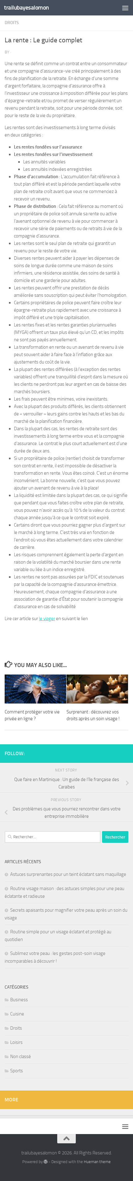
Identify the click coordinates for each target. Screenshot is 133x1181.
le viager (47, 618)
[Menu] (125, 7)
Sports (16, 1071)
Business (19, 999)
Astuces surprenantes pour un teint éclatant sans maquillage (68, 874)
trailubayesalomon (26, 7)
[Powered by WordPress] (46, 1162)
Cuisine (17, 1014)
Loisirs (16, 1042)
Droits (12, 22)
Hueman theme (97, 1161)
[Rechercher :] (53, 837)
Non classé (20, 1056)
